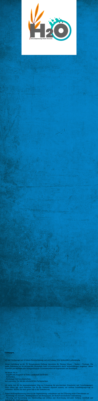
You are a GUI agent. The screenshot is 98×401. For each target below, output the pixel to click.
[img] (49, 27)
